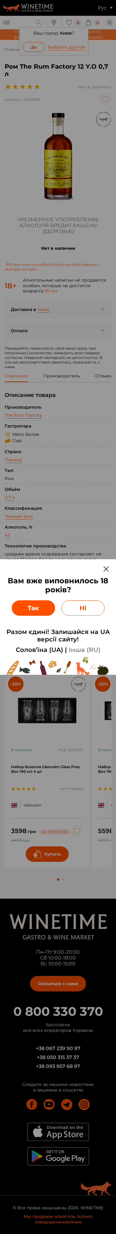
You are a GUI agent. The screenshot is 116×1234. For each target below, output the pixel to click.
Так (33, 608)
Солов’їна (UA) (39, 649)
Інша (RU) (85, 649)
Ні (82, 608)
